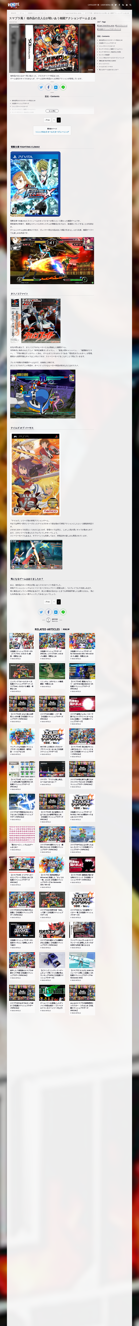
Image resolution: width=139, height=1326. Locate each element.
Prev (48, 120)
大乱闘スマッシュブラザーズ (20, 103)
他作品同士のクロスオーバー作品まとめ (23, 100)
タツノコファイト (104, 64)
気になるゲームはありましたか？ (109, 69)
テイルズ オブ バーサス (106, 67)
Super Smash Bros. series (106, 25)
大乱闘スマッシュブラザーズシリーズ (110, 29)
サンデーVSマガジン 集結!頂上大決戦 (23, 112)
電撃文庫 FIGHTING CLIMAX (107, 61)
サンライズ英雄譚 (104, 55)
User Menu (106, 5)
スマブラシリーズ (122, 25)
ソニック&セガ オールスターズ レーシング (111, 58)
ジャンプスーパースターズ (20, 106)
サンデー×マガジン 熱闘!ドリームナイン (24, 109)
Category (92, 5)
